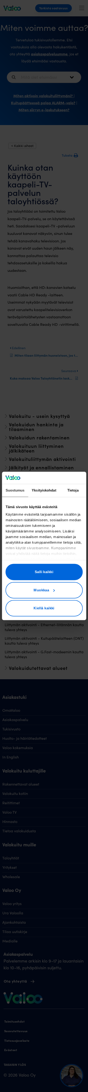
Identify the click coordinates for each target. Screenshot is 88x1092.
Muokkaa (41, 590)
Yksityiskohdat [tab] (44, 490)
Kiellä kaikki (44, 608)
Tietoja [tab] (73, 490)
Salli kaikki (44, 572)
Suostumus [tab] (15, 490)
